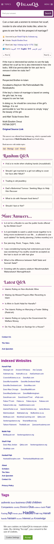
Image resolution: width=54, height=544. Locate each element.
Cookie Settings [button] (12, 537)
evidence (37, 507)
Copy (36, 45)
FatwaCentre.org (9, 405)
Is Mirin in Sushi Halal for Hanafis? (20, 303)
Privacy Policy (8, 486)
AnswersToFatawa (23, 370)
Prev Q (6, 55)
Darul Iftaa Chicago (10, 389)
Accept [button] (28, 537)
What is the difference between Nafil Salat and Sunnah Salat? (25, 261)
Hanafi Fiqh (21, 37)
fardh (43, 507)
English (24, 49)
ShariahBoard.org (30, 421)
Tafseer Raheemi (10, 425)
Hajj (40, 513)
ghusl (20, 513)
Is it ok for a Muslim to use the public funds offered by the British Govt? (27, 224)
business (20, 502)
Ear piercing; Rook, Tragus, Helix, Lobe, (22, 243)
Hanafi (47, 513)
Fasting (4, 513)
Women (22, 149)
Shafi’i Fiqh (6, 441)
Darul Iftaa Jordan (10, 445)
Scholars (5, 469)
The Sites (6, 343)
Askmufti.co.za (21, 374)
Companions (7, 507)
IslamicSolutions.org (28, 409)
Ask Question (7, 349)
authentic (6, 502)
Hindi (29, 49)
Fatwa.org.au (31, 401)
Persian (34, 49)
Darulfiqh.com (28, 378)
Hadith (29, 512)
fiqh (10, 513)
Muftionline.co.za (37, 413)
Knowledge (40, 518)
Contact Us (6, 337)
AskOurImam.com (37, 374)
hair (4, 149)
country (16, 507)
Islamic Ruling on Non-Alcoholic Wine (22, 289)
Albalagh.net (8, 370)
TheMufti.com (24, 425)
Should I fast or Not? (14, 206)
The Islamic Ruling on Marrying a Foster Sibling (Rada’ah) (26, 310)
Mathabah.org (22, 413)
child (28, 502)
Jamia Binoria (44, 409)
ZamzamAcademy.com (41, 425)
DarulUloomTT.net (25, 397)
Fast (48, 507)
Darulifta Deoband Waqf (30, 382)
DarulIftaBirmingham (31, 393)
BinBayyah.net (9, 435)
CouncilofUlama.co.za (11, 378)
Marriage (10, 149)
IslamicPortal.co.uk (10, 409)
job (32, 518)
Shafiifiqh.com (8, 449)
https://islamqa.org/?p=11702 (23, 45)
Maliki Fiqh (6, 431)
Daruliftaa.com (29, 385)
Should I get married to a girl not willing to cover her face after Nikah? (27, 172)
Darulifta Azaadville (10, 382)
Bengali (18, 49)
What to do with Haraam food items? (22, 198)
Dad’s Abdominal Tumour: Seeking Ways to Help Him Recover (27, 189)
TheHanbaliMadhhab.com (33, 459)
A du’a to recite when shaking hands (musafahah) (28, 163)
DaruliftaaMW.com (28, 389)
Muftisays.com (8, 417)
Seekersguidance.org (11, 421)
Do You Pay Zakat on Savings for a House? (24, 327)
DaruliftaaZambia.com (11, 393)
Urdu (39, 49)
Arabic (13, 49)
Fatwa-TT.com (8, 401)
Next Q (47, 55)
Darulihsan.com (9, 397)
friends (15, 513)
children (37, 502)
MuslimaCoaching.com (26, 417)
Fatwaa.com (44, 401)
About (4, 465)
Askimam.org (32, 37)
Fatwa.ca (20, 401)
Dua (31, 507)
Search (48, 13)
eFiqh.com (39, 397)
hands (4, 518)
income (19, 518)
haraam (11, 518)
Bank (13, 503)
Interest (26, 518)
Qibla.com (41, 417)
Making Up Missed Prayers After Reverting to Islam (25, 296)
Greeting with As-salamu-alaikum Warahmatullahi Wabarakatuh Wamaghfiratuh (26, 270)
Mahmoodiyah (8, 413)
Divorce (24, 507)
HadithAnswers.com (27, 405)
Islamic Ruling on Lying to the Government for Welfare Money (26, 319)
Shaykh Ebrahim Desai (19, 40)
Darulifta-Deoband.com (12, 385)
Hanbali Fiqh (7, 455)
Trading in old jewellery (15, 181)
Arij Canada (37, 370)
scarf (16, 149)
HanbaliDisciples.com (11, 459)
